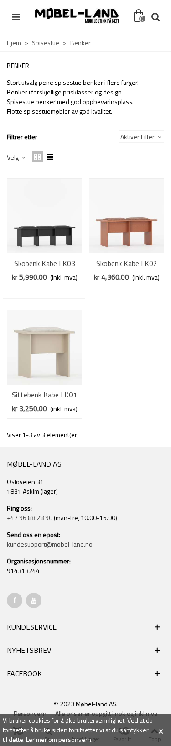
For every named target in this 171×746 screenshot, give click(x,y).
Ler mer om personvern (58, 739)
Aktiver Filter (138, 136)
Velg (13, 157)
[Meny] (15, 16)
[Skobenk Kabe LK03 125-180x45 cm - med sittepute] (44, 216)
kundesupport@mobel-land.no (50, 544)
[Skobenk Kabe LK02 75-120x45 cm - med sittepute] (126, 216)
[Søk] (155, 16)
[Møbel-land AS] (77, 16)
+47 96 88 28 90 (29, 517)
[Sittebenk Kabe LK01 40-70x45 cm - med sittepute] (44, 347)
